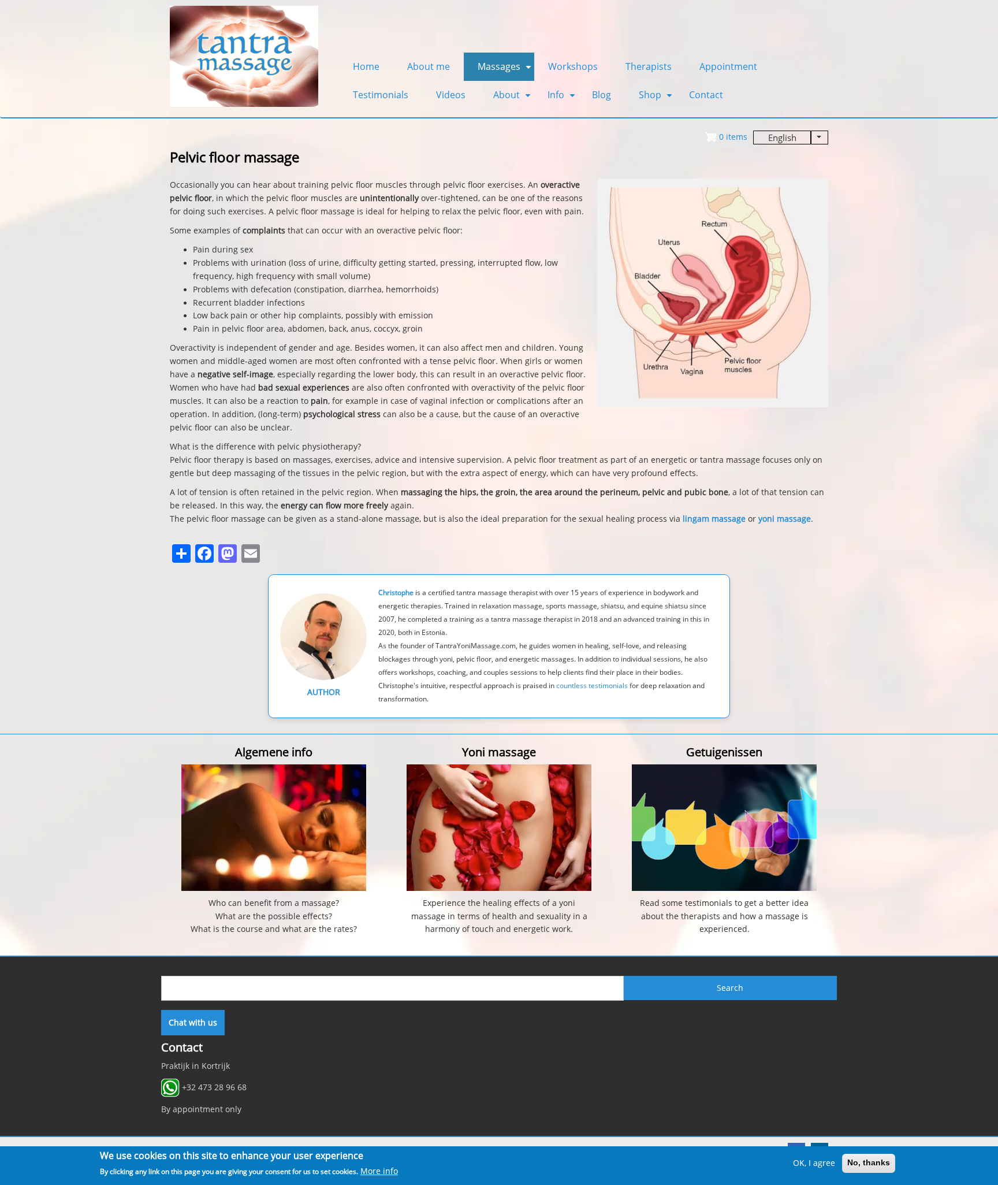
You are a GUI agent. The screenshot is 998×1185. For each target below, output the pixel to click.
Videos (451, 94)
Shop (657, 98)
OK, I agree (814, 1163)
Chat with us (193, 1022)
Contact (706, 94)
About (513, 98)
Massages (506, 70)
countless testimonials (592, 685)
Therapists (648, 66)
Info (563, 98)
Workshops (573, 66)
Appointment (728, 66)
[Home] (244, 55)
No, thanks (868, 1163)
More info (379, 1171)
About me (428, 66)
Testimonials (380, 94)
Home (366, 66)
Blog (601, 94)
